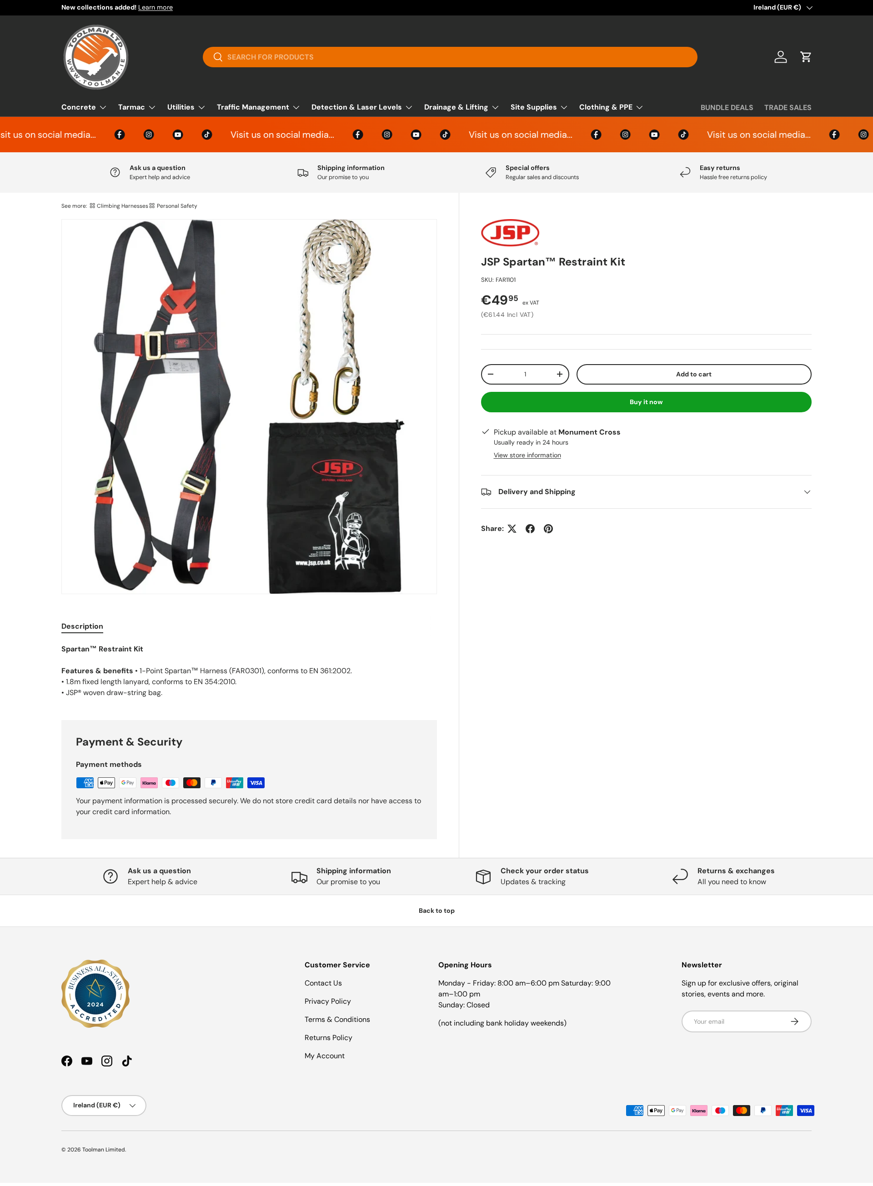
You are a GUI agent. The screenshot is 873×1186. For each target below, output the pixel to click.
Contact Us (323, 983)
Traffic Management (253, 107)
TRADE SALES (788, 107)
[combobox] (450, 57)
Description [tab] (82, 626)
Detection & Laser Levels (356, 107)
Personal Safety (177, 206)
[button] (806, 57)
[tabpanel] (249, 671)
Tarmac (131, 107)
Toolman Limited (103, 1149)
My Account (325, 1056)
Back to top (437, 910)
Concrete (78, 107)
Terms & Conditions (337, 1019)
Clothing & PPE (605, 107)
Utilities (181, 107)
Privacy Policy (328, 1001)
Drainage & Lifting (456, 107)
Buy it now (646, 402)
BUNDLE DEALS (727, 107)
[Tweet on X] (512, 529)
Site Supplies (534, 107)
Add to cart (694, 374)
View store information (527, 455)
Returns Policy (328, 1037)
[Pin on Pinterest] (548, 529)
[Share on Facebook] (530, 529)
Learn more (155, 7)
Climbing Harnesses (122, 206)
